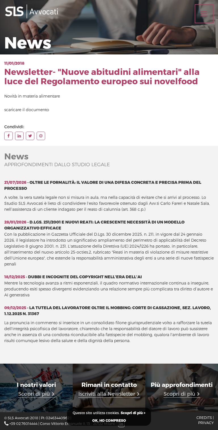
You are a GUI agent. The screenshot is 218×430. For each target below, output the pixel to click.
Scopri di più (34, 394)
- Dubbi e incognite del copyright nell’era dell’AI (73, 276)
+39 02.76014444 (23, 423)
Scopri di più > (133, 413)
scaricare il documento (26, 109)
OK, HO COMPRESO (109, 420)
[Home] (31, 11)
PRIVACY (206, 422)
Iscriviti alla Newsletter (107, 394)
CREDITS (204, 417)
